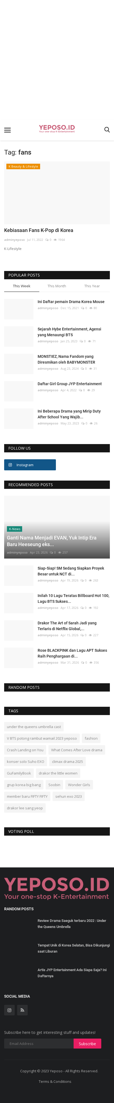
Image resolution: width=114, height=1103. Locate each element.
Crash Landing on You (25, 749)
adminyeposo (14, 240)
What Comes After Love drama (76, 749)
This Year (92, 285)
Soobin (54, 784)
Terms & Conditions (55, 1081)
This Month (57, 285)
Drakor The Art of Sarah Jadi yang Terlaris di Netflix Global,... (67, 626)
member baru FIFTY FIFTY (27, 796)
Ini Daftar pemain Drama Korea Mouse (71, 301)
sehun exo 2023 (68, 796)
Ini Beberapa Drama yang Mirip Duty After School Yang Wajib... (69, 414)
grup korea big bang (24, 784)
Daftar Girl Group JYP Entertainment (70, 384)
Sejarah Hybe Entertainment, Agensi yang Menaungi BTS (69, 332)
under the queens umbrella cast (34, 726)
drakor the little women (58, 773)
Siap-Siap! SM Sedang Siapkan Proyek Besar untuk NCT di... (71, 571)
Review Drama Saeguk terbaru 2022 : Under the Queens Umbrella (72, 924)
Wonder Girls (79, 784)
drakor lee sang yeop (25, 807)
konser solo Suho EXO (25, 761)
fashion (91, 738)
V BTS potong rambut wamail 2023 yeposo (42, 738)
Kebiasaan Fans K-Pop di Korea (38, 230)
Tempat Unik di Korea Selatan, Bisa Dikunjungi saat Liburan (74, 948)
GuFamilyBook (19, 773)
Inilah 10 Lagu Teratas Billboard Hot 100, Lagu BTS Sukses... (73, 598)
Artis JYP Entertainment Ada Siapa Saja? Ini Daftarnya (72, 973)
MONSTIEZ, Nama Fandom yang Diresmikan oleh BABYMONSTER (66, 359)
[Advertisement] (57, 60)
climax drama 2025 (67, 761)
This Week (21, 285)
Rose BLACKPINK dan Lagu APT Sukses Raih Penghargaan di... (72, 653)
